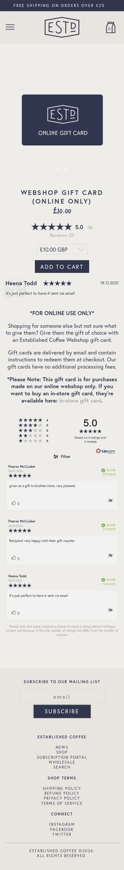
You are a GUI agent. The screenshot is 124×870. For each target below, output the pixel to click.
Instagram (62, 824)
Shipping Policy (62, 788)
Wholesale (62, 762)
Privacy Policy (62, 798)
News (62, 747)
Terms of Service (62, 803)
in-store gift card (80, 400)
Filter (65, 456)
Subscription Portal (62, 757)
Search (62, 767)
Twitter (62, 834)
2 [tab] (66, 169)
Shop (62, 752)
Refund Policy (62, 793)
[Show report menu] (110, 501)
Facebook (62, 829)
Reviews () (62, 235)
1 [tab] (58, 169)
